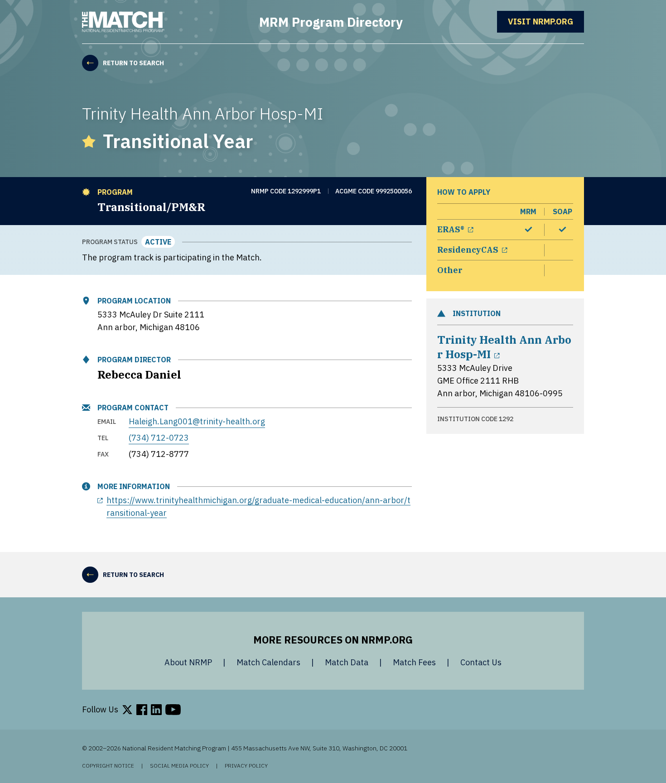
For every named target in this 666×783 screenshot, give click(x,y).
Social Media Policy (179, 766)
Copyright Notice (108, 766)
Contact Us (481, 662)
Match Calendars (268, 662)
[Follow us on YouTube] (173, 709)
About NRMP (188, 662)
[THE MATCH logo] (123, 21)
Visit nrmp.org (546, 21)
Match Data (346, 662)
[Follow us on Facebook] (141, 709)
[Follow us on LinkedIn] (156, 709)
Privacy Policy (246, 766)
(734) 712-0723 (159, 437)
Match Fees (414, 662)
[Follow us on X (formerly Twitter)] (127, 709)
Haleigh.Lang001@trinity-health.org (197, 421)
